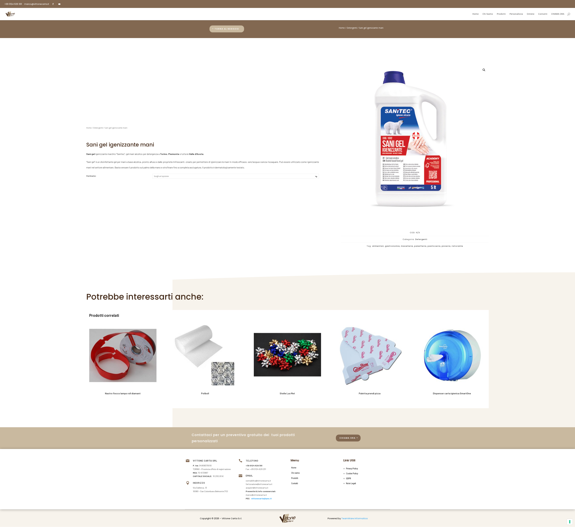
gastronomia (392, 246)
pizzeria (446, 246)
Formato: (91, 176)
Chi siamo (295, 473)
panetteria (420, 246)
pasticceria (434, 246)
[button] (484, 70)
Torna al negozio (227, 28)
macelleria (407, 246)
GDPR (348, 478)
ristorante (457, 246)
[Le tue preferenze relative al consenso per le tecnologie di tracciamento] (570, 522)
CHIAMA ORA (347, 438)
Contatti (294, 483)
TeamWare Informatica (354, 518)
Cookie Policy (352, 473)
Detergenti (352, 27)
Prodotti (294, 478)
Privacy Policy (352, 468)
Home (342, 27)
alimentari (378, 246)
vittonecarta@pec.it (261, 498)
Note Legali (351, 483)
